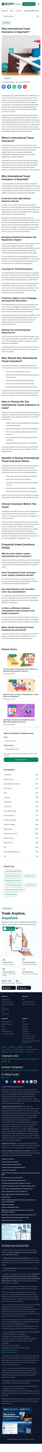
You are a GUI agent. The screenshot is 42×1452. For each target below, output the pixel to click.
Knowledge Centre (7, 1031)
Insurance (18, 11)
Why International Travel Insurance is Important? (32, 11)
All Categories (9, 770)
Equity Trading (6, 999)
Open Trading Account (28, 1004)
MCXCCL (4, 1061)
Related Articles (9, 649)
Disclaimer (20, 1047)
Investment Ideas (6, 1021)
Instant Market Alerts (29, 962)
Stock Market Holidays (8, 1033)
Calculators (25, 1031)
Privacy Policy (28, 1047)
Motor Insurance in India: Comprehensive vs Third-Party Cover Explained (21, 695)
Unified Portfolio (8, 962)
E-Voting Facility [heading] (10, 1074)
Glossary (4, 1029)
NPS (23, 999)
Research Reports (7, 1024)
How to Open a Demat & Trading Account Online (15, 1194)
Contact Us (25, 1024)
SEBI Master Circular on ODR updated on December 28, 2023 (19, 1215)
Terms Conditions (7, 1049)
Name (9, 737)
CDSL (7, 1077)
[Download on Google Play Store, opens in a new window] (31, 1081)
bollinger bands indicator (13, 880)
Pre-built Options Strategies (30, 974)
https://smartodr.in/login (9, 1352)
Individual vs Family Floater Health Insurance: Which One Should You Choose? (19, 721)
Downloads (25, 1029)
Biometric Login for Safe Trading (9, 974)
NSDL (3, 1077)
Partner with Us (29, 1052)
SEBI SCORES (18, 1070)
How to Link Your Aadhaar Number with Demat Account (17, 1188)
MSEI (20, 1059)
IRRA (28, 1059)
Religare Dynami (7, 908)
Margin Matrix (26, 1033)
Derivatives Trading (7, 1002)
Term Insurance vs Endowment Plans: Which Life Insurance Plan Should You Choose (20, 670)
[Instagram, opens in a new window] (23, 1081)
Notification (12, 1047)
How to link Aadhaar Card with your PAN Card (14, 1191)
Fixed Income (5, 1014)
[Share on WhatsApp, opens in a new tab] (14, 87)
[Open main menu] (38, 4)
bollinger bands (29, 876)
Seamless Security (8, 972)
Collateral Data (34, 1059)
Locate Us (25, 1026)
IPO (3, 1011)
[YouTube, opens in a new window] (19, 1081)
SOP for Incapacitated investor (10, 1207)
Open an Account (29, 4)
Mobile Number (12, 745)
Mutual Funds (5, 1009)
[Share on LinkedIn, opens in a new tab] (9, 87)
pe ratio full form (30, 885)
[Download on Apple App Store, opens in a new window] (35, 1081)
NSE (3, 1059)
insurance (25, 256)
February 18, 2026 (10, 699)
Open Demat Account (28, 1002)
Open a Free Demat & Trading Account (18, 733)
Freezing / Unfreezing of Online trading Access (31, 1041)
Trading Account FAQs (28, 1038)
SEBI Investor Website (8, 1204)
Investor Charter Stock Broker (10, 1162)
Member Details (6, 1197)
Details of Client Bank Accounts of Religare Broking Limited (18, 1186)
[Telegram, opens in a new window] (27, 1081)
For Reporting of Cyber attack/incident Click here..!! (16, 1183)
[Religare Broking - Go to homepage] (12, 4)
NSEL (24, 1059)
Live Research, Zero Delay (29, 964)
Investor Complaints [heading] (12, 1067)
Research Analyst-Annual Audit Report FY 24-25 (15, 1217)
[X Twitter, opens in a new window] (10, 1081)
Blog (11, 11)
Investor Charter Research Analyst (11, 1164)
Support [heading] (24, 1018)
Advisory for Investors (8, 1159)
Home (6, 11)
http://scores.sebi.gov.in (9, 1350)
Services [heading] (25, 996)
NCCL (9, 1061)
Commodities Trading (8, 1004)
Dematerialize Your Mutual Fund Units (12, 1220)
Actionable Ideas (27, 972)
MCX (12, 1059)
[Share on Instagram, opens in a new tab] (25, 87)
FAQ (23, 1021)
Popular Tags (9, 866)
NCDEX (16, 1059)
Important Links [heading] (10, 1055)
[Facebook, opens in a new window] (6, 1081)
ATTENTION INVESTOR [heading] (15, 1245)
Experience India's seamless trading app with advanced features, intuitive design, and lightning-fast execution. (19, 923)
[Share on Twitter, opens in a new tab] (20, 87)
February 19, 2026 (10, 673)
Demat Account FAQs (28, 1036)
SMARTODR (34, 1070)
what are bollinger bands (13, 871)
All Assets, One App (8, 964)
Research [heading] (5, 1018)
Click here (37, 1138)
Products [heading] (4, 996)
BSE (6, 1059)
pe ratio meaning (11, 894)
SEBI (9, 1059)
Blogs (7, 23)
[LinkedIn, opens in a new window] (14, 1081)
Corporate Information (32, 1049)
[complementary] (21, 1081)
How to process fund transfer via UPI (12, 1177)
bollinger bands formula (13, 876)
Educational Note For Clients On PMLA (12, 1052)
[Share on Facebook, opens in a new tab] (4, 87)
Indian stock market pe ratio (14, 890)
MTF (3, 1006)
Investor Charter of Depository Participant (13, 1167)
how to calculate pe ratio (13, 885)
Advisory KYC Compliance (9, 1170)
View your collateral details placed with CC (14, 1180)
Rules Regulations (18, 1049)
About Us (4, 1047)
